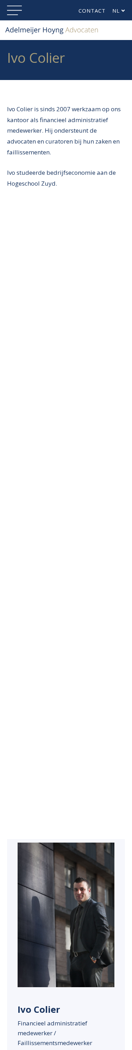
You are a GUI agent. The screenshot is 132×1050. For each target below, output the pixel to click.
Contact (92, 10)
